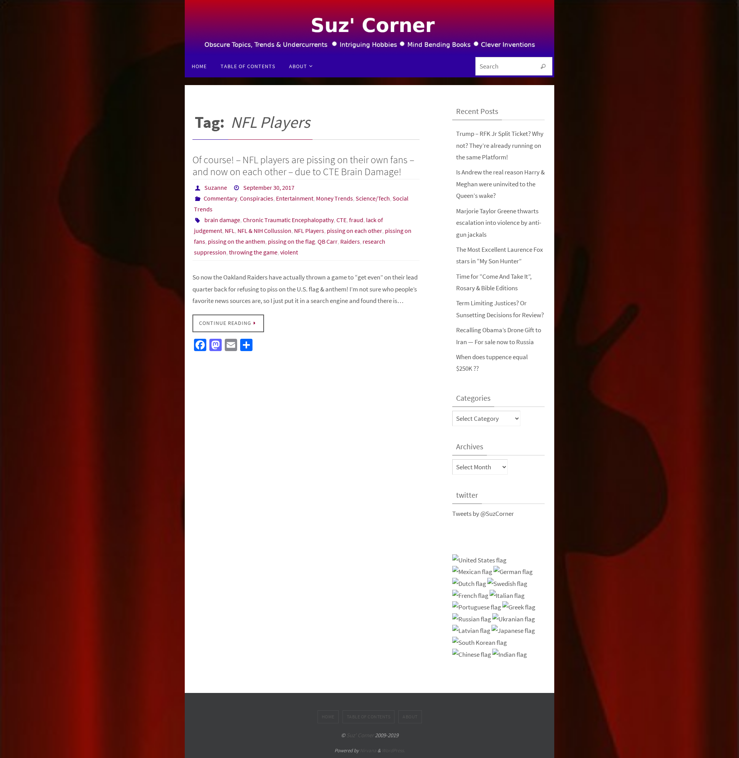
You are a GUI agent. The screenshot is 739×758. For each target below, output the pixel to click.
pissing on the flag (291, 241)
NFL (230, 230)
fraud (356, 220)
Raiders (350, 241)
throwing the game (253, 252)
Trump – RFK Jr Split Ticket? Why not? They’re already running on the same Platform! (499, 145)
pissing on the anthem (236, 241)
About (410, 717)
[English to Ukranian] (513, 619)
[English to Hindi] (509, 654)
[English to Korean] (479, 642)
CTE (341, 220)
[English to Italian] (507, 595)
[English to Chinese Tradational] (471, 654)
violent (289, 252)
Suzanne (215, 187)
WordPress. (393, 750)
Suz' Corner (360, 735)
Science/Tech (373, 198)
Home (328, 717)
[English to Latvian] (471, 630)
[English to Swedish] (507, 583)
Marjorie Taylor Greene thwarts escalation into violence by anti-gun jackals (498, 223)
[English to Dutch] (469, 583)
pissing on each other (354, 230)
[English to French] (470, 595)
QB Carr (328, 241)
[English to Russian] (471, 619)
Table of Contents (369, 717)
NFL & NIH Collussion (264, 230)
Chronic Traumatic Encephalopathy (288, 220)
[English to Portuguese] (476, 607)
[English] (479, 560)
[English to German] (513, 571)
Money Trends (334, 198)
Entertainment (294, 198)
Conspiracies (256, 198)
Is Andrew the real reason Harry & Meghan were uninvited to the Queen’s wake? (500, 184)
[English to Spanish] (472, 571)
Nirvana (368, 750)
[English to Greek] (518, 607)
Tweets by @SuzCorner (483, 513)
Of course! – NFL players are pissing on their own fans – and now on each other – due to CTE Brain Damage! (303, 165)
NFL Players (309, 230)
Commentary (220, 198)
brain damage (222, 220)
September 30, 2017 (268, 187)
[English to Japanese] (513, 630)
